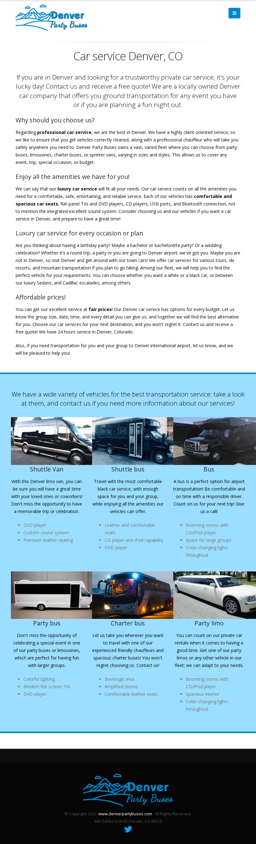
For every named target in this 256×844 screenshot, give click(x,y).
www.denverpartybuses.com (125, 814)
